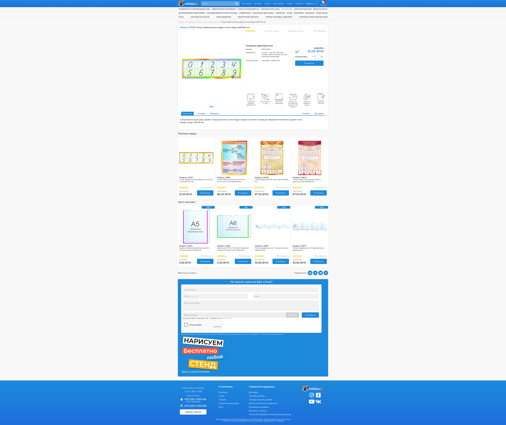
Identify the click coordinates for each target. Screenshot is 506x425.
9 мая (289, 13)
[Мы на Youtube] (311, 401)
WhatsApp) (195, 402)
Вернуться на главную (187, 273)
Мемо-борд (321, 13)
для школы (286, 9)
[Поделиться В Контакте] (310, 273)
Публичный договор (229, 403)
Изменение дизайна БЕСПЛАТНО (251, 103)
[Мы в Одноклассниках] (318, 395)
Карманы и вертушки (263, 13)
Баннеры (310, 13)
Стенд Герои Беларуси (248, 9)
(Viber (188, 402)
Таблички (280, 13)
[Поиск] (236, 3)
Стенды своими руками (260, 399)
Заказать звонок (297, 31)
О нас (221, 396)
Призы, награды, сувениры (279, 17)
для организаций (303, 9)
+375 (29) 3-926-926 (194, 405)
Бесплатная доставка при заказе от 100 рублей (293, 104)
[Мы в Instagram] (311, 395)
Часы (181, 17)
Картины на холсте (200, 17)
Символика (245, 13)
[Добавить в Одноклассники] (325, 273)
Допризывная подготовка (192, 13)
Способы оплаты (257, 396)
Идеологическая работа (224, 9)
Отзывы (290, 4)
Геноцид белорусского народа (222, 13)
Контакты (299, 4)
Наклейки (299, 13)
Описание (187, 113)
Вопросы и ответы (258, 411)
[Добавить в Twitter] (320, 273)
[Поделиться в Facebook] (315, 273)
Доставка (258, 4)
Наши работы (278, 4)
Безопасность (320, 9)
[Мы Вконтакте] (318, 401)
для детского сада (270, 9)
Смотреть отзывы (272, 31)
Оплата (267, 4)
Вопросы (214, 113)
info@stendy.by (227, 318)
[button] (211, 106)
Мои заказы (246, 4)
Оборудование (223, 17)
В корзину (205, 193)
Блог (221, 407)
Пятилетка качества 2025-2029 (313, 17)
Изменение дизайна (259, 407)
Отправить (310, 315)
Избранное (310, 4)
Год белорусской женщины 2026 (194, 9)
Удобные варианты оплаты (306, 103)
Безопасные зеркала (248, 17)
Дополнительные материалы (263, 403)
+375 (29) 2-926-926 (194, 399)
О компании (226, 386)
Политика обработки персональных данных (270, 414)
